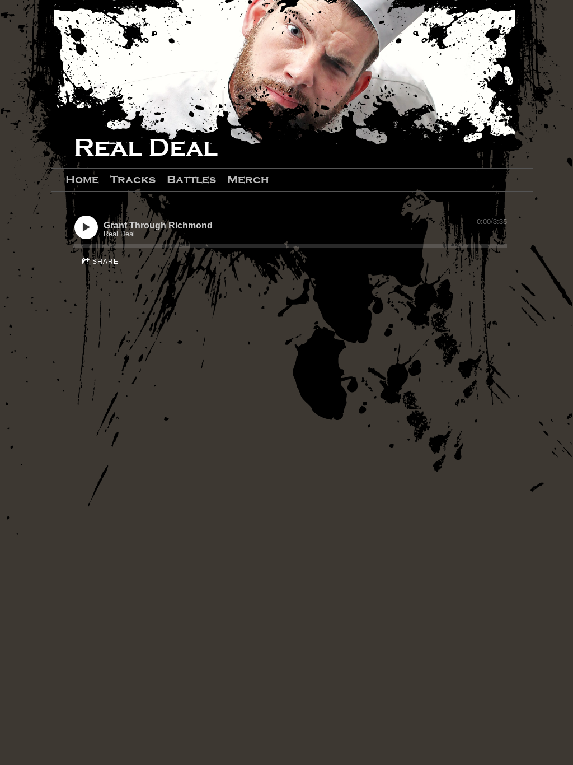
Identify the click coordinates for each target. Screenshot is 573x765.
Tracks (133, 179)
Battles (191, 179)
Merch (248, 179)
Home (82, 179)
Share (105, 261)
